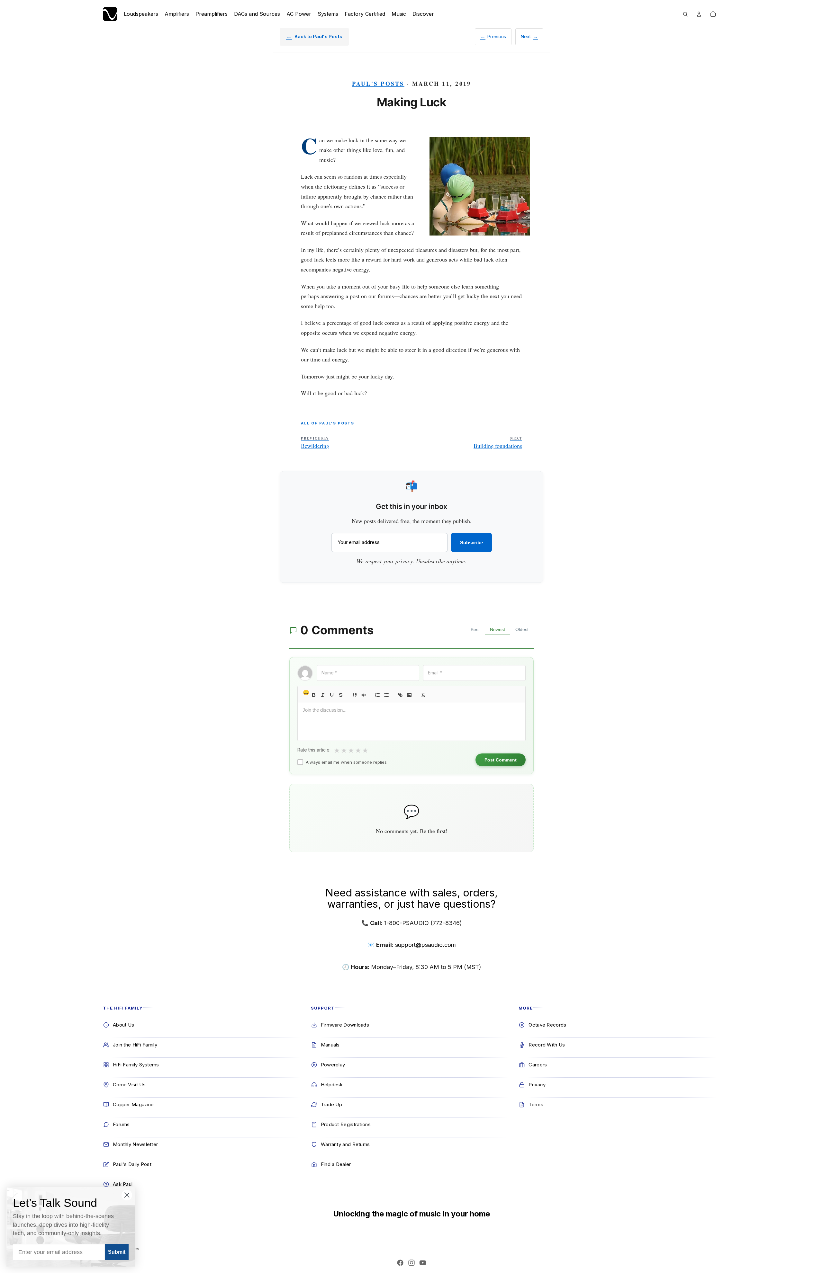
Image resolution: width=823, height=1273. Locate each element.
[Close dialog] (126, 1195)
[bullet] (386, 695)
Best (475, 629)
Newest (497, 629)
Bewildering (315, 443)
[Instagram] (411, 1263)
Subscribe (471, 542)
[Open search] (685, 14)
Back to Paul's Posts (318, 36)
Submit (116, 1252)
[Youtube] (423, 1263)
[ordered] (377, 695)
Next (526, 36)
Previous (496, 36)
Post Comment (500, 759)
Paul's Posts (378, 83)
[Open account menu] (699, 14)
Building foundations (498, 443)
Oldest (522, 629)
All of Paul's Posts (327, 423)
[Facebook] (400, 1263)
